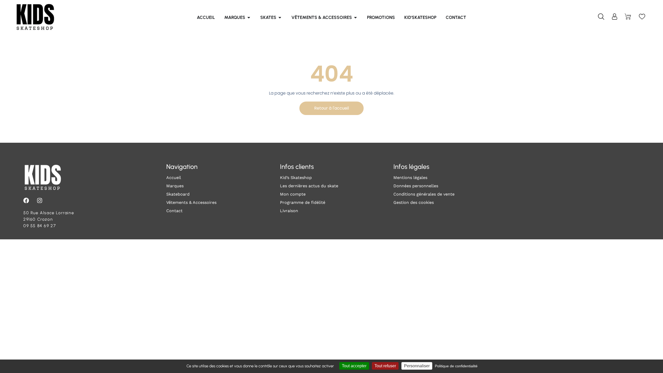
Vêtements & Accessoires (191, 202)
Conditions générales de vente (424, 194)
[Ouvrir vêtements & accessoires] (355, 17)
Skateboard (178, 194)
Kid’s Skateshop (296, 177)
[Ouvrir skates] (280, 17)
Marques (175, 185)
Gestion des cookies (413, 202)
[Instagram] (39, 200)
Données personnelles (415, 185)
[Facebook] (26, 200)
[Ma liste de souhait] (642, 17)
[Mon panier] (628, 17)
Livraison (289, 210)
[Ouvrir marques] (249, 17)
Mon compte (293, 194)
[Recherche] (601, 17)
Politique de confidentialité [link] (456, 366)
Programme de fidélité (302, 202)
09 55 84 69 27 (39, 225)
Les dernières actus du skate (309, 185)
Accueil (173, 177)
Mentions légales (410, 177)
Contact (174, 210)
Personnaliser (417, 366)
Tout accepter (354, 366)
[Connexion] (614, 17)
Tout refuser (385, 366)
